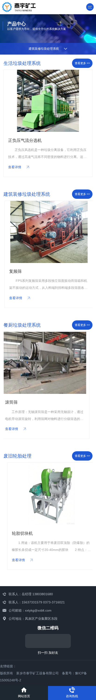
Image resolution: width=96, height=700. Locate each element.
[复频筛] (48, 232)
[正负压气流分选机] (48, 101)
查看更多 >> (82, 63)
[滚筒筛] (48, 363)
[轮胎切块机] (48, 494)
